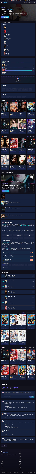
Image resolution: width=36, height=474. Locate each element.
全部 (13, 100)
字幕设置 (20, 466)
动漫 (22, 100)
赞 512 (6, 417)
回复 (9, 404)
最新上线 (20, 453)
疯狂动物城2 (4, 22)
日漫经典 (30, 347)
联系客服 (20, 469)
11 (3, 267)
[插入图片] (7, 396)
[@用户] (10, 396)
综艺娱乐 (20, 459)
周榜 (28, 136)
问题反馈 (20, 467)
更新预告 (26, 88)
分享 (12, 404)
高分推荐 (2, 467)
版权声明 (28, 472)
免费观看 (30, 88)
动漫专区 (20, 457)
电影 (16, 100)
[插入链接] (9, 396)
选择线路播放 (6, 190)
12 (6, 267)
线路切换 (20, 464)
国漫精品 (26, 347)
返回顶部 (2, 463)
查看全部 (33, 100)
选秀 (33, 312)
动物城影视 (5, 2)
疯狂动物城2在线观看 (6, 242)
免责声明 (26, 472)
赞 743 (6, 434)
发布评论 (32, 396)
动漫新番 (15, 88)
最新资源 (2, 469)
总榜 (33, 136)
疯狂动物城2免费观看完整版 (25, 225)
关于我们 (23, 472)
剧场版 (33, 347)
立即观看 (5, 17)
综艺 (25, 100)
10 (32, 265)
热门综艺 (23, 312)
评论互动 (2, 466)
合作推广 (34, 472)
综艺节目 (23, 88)
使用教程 (20, 463)
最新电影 (19, 88)
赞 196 (6, 424)
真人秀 (27, 312)
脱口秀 (30, 312)
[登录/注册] (32, 2)
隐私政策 (31, 472)
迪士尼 (11, 88)
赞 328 (6, 404)
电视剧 (19, 100)
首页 (1, 22)
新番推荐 (22, 347)
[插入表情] (5, 396)
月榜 (30, 136)
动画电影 (8, 88)
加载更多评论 (4, 445)
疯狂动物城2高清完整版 (8, 248)
